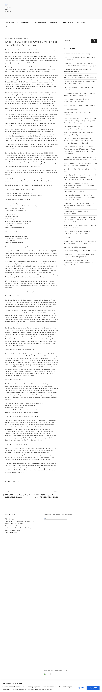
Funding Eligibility (40, 22)
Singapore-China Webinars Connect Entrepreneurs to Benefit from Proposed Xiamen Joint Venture (78, 263)
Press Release (68, 22)
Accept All (93, 688)
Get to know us (11, 22)
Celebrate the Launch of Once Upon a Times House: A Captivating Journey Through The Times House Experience (80, 121)
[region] (51, 686)
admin (25, 38)
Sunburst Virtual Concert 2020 (75, 247)
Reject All (81, 688)
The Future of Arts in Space (74, 191)
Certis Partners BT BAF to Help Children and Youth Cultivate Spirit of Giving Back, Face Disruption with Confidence (80, 219)
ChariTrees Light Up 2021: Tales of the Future (80, 251)
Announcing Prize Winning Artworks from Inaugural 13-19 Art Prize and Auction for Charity (79, 205)
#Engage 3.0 (68, 237)
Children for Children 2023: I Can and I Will (79, 105)
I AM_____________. (71, 109)
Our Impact (25, 22)
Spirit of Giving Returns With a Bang (77, 54)
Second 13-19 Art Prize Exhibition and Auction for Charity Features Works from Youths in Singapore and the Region (78, 141)
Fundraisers (54, 22)
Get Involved (81, 22)
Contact (8, 27)
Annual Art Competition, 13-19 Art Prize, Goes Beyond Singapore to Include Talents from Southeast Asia (79, 185)
